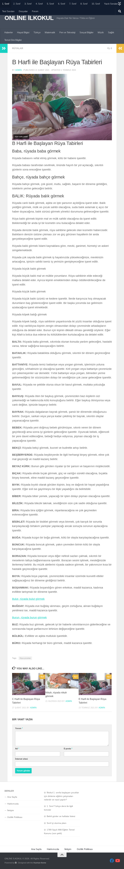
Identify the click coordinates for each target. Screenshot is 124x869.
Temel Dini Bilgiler (13, 40)
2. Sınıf (16, 3)
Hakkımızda (13, 804)
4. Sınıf (39, 3)
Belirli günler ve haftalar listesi (61, 816)
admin (18, 70)
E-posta (68, 748)
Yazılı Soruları (111, 3)
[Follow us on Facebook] (112, 861)
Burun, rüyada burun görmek (29, 617)
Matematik (50, 32)
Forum (35, 11)
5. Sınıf (50, 3)
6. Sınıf (61, 3)
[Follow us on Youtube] (117, 861)
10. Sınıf (96, 3)
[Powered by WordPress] (16, 863)
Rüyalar (17, 48)
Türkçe (37, 32)
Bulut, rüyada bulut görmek (28, 598)
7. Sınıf (72, 3)
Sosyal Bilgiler (86, 32)
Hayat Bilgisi (23, 32)
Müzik (101, 32)
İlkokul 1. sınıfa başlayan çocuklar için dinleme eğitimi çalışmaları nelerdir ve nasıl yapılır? (61, 796)
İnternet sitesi (21, 759)
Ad (17, 748)
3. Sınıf (27, 3)
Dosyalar (23, 11)
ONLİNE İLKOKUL (29, 18)
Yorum (19, 728)
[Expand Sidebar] (4, 48)
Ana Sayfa (12, 797)
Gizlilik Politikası (14, 817)
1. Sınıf (5, 3)
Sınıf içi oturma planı (56, 823)
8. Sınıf (83, 3)
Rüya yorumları (25, 658)
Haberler (8, 32)
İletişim (10, 810)
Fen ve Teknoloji (67, 32)
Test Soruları (8, 11)
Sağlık (111, 32)
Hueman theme (39, 863)
